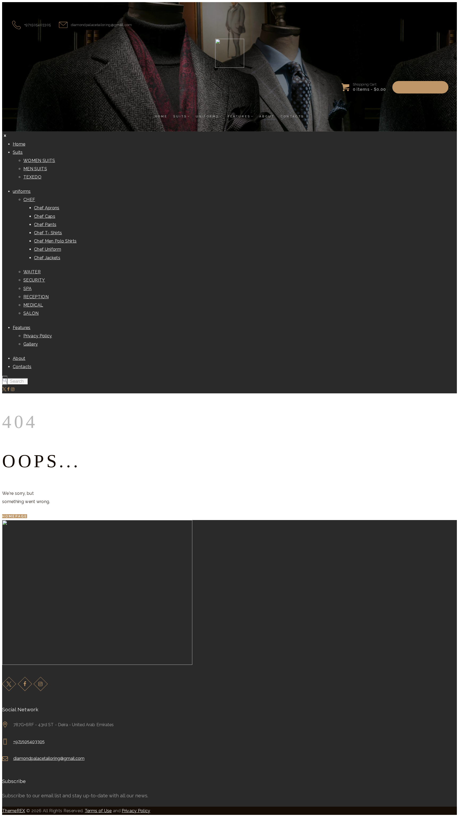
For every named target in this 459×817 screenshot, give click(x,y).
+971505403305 (29, 741)
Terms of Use (98, 810)
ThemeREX (13, 810)
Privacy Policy (136, 810)
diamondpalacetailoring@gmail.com (49, 758)
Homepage (14, 516)
